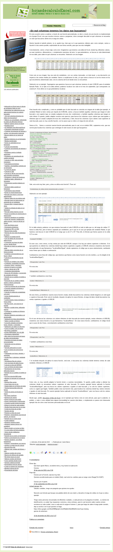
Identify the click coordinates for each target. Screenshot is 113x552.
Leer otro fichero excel (11, 225)
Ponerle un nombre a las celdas (14, 261)
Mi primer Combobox (11, 330)
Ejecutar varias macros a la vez (14, 211)
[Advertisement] (70, 22)
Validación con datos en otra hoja (15, 326)
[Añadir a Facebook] (62, 453)
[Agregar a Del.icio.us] (46, 453)
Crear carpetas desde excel (13, 460)
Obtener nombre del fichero (13, 459)
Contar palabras (9, 420)
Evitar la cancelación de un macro (15, 437)
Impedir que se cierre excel (13, 418)
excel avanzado (41, 444)
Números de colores (11, 397)
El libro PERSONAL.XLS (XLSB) (14, 332)
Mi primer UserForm (11, 395)
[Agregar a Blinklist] (50, 453)
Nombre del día (9, 411)
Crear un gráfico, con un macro (14, 328)
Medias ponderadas (11, 141)
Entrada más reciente (36, 528)
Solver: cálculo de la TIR (12, 269)
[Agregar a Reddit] (42, 453)
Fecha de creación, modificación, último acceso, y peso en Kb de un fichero (14, 221)
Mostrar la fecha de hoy (12, 468)
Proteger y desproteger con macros (15, 443)
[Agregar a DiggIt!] (58, 453)
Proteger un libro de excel (12, 413)
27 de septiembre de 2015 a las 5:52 (45, 484)
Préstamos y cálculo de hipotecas (15, 177)
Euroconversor (9, 284)
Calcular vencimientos (11, 146)
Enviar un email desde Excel (13, 192)
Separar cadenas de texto (12, 462)
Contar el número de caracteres (14, 466)
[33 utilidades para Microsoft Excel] (15, 63)
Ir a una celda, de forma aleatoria (14, 430)
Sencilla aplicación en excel (13, 347)
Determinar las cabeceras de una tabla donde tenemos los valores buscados (14, 112)
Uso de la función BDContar (13, 376)
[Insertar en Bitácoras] (38, 453)
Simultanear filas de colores (13, 361)
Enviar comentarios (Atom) (49, 532)
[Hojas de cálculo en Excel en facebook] (12, 87)
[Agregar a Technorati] (31, 453)
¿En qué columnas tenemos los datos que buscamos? (57, 30)
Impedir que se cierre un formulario (15, 436)
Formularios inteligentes (12, 334)
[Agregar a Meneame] (65, 453)
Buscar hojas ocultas (11, 231)
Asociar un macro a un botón (13, 267)
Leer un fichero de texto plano (14, 367)
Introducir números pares (12, 422)
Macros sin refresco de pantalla (14, 455)
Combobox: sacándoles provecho (15, 263)
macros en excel (52, 444)
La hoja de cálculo (10, 169)
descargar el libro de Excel (51, 398)
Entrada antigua (105, 528)
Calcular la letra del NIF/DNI (13, 365)
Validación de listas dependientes (15, 319)
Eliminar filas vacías (11, 382)
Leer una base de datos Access (14, 363)
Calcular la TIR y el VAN (12, 229)
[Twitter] (35, 453)
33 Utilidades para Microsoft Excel (15, 127)
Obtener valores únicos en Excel (14, 123)
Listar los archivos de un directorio (15, 286)
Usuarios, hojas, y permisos (13, 265)
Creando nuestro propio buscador (15, 403)
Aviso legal (29, 547)
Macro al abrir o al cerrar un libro (14, 428)
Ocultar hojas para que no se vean (15, 407)
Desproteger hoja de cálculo (13, 464)
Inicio (71, 528)
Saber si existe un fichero (12, 321)
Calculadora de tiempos (12, 164)
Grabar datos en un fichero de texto (15, 386)
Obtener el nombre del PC (12, 236)
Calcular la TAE (9, 171)
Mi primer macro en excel (12, 457)
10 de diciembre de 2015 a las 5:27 (45, 516)
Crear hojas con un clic (11, 384)
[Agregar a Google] (54, 453)
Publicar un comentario (36, 519)
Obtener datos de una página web (15, 198)
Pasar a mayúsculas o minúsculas (15, 401)
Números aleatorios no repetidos (14, 217)
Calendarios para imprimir (12, 190)
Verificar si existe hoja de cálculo (14, 445)
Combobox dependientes (12, 271)
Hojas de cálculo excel (18, 547)
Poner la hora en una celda (13, 399)
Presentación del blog (11, 470)
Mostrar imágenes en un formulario (15, 139)
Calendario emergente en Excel (14, 129)
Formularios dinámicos (11, 227)
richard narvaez (34, 486)
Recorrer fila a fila (10, 447)
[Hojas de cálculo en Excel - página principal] (54, 27)
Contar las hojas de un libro (13, 409)
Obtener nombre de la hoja (13, 453)
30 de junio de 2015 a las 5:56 (43, 470)
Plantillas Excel (9, 125)
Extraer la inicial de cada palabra (14, 405)
